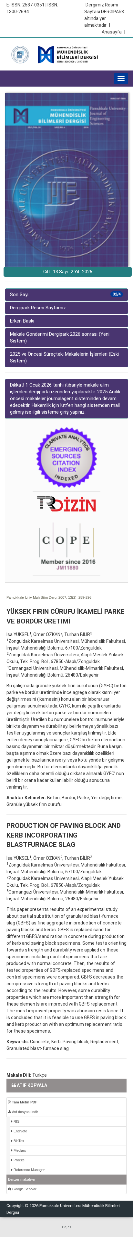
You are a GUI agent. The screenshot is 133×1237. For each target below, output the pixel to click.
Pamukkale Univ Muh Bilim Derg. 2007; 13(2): (41, 597)
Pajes (66, 1227)
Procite (19, 1160)
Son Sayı (65, 294)
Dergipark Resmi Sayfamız (38, 308)
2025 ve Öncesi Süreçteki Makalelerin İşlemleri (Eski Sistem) (64, 357)
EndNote (20, 1131)
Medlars (19, 1150)
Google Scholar (23, 1189)
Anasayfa (113, 31)
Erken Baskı (22, 321)
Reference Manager (29, 1170)
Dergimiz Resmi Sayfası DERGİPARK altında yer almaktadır (104, 15)
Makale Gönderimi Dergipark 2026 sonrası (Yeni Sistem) (59, 337)
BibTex (18, 1141)
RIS (16, 1121)
